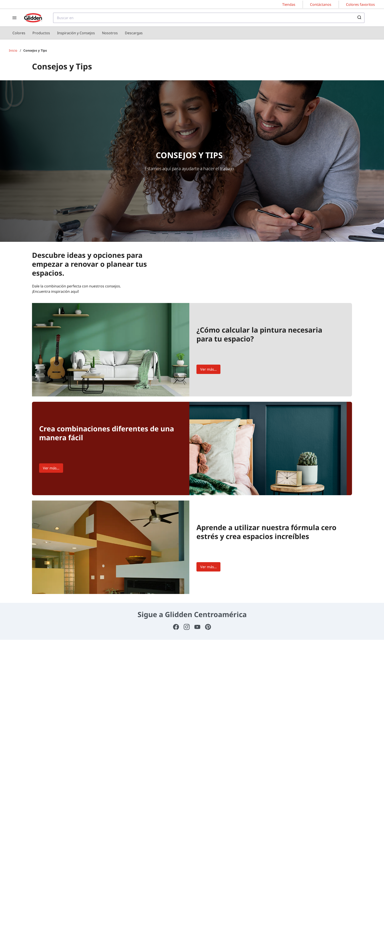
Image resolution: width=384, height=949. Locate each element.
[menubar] (77, 32)
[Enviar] (359, 18)
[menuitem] (19, 32)
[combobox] (208, 18)
